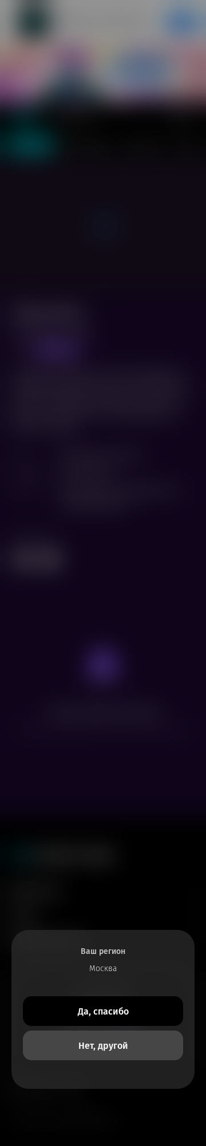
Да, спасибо (103, 1011)
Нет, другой (103, 1045)
